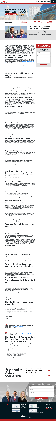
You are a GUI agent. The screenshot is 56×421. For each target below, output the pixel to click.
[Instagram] (47, 408)
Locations (17, 3)
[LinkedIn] (51, 408)
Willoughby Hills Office (32, 414)
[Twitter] (49, 408)
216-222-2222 (45, 2)
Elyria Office (40, 404)
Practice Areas (10, 3)
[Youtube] (50, 408)
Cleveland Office (23, 405)
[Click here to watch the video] (16, 32)
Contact (53, 3)
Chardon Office (23, 409)
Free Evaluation (10, 14)
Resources (46, 3)
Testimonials (30, 3)
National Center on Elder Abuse (12, 292)
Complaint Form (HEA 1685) (26, 333)
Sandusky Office (39, 409)
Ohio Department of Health (25, 312)
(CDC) (29, 185)
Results (24, 3)
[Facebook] (46, 408)
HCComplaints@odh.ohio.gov (18, 326)
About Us (3, 3)
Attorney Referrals (39, 3)
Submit (43, 64)
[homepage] (4, 1)
